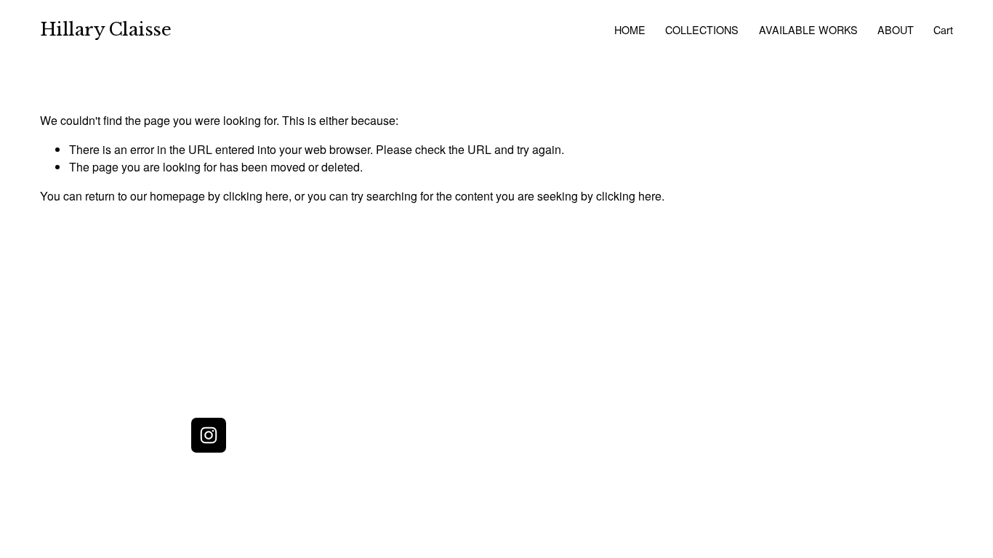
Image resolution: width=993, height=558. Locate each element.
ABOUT (895, 30)
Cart (943, 30)
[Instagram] (208, 435)
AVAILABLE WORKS (808, 30)
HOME (630, 30)
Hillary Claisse (106, 30)
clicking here (256, 195)
